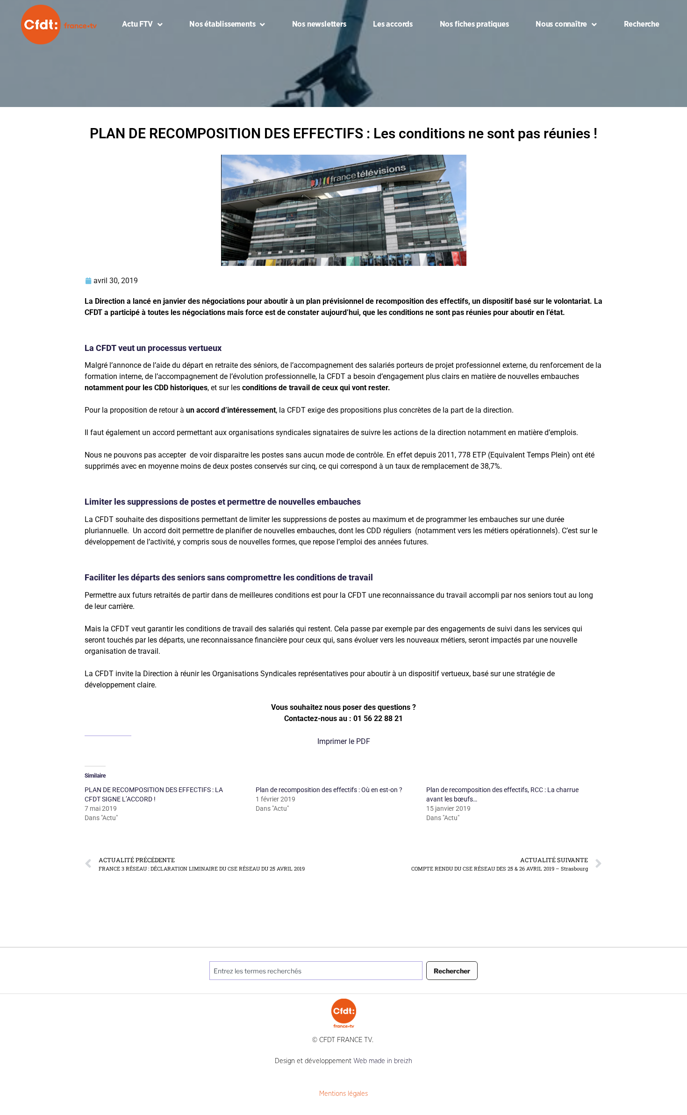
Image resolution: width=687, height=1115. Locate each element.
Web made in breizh (382, 1061)
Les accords (393, 24)
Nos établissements (222, 24)
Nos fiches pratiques (474, 24)
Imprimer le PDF (343, 741)
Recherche (641, 24)
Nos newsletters (319, 24)
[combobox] (315, 970)
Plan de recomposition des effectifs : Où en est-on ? (329, 789)
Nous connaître (561, 24)
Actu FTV (137, 24)
